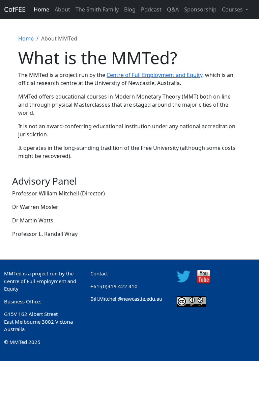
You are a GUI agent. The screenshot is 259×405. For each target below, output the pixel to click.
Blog (130, 9)
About (62, 9)
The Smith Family (97, 9)
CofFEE (15, 9)
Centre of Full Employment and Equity (154, 75)
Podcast (151, 9)
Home (41, 9)
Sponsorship (200, 9)
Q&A (173, 9)
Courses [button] (233, 9)
